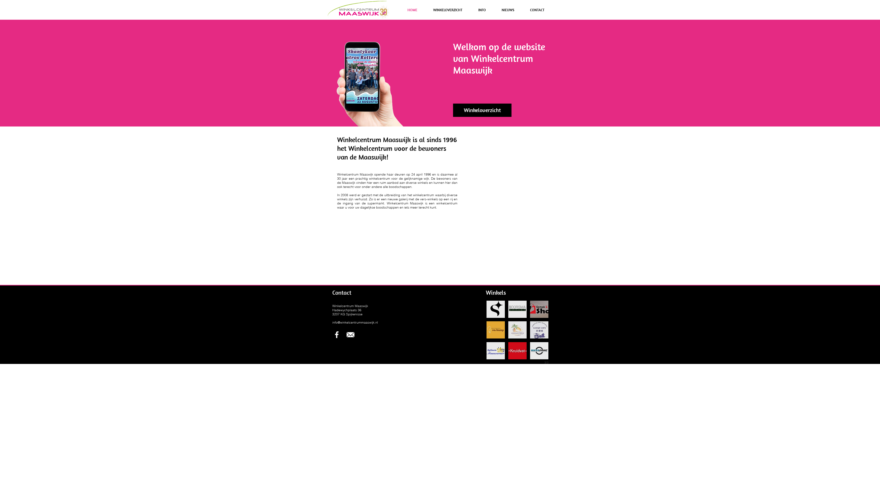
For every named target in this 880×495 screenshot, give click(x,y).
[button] (447, 9)
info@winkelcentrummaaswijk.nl (355, 322)
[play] (368, 99)
